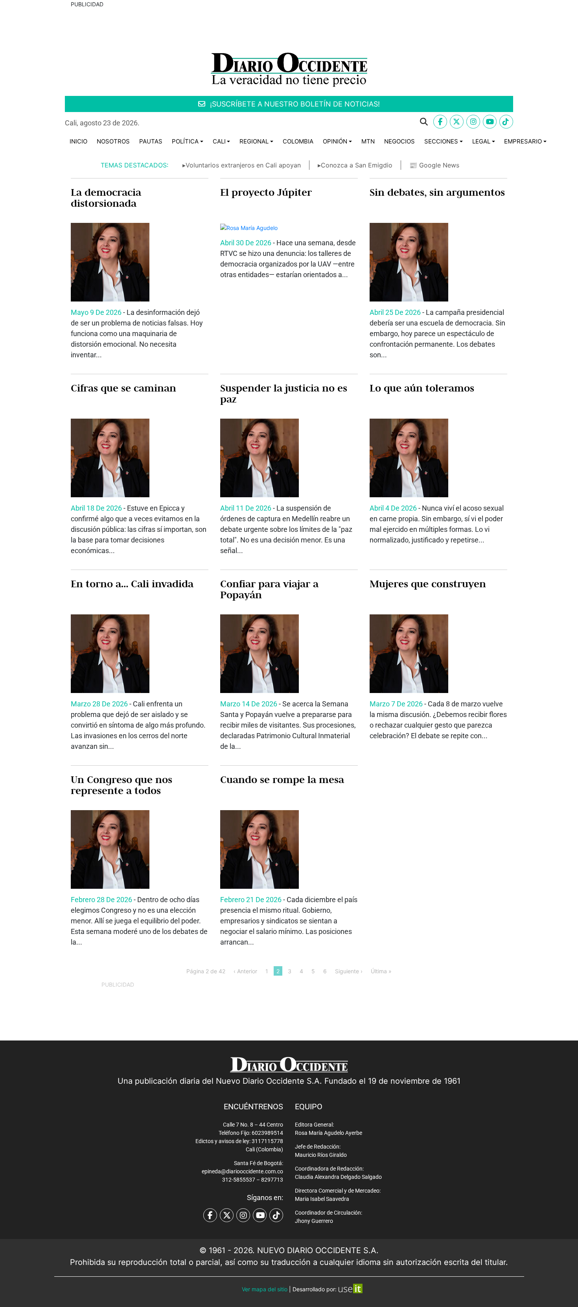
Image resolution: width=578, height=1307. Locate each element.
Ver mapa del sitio (264, 1289)
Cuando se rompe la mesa (282, 779)
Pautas (150, 141)
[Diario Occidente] (289, 69)
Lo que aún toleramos (422, 388)
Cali (219, 141)
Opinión (335, 141)
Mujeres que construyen (428, 583)
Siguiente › (349, 970)
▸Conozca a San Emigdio (355, 165)
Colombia (298, 141)
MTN (368, 141)
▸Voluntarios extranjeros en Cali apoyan (241, 165)
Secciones (441, 141)
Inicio (78, 141)
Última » (381, 970)
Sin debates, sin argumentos (437, 192)
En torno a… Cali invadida (132, 583)
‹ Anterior (245, 970)
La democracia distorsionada (106, 198)
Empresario (523, 141)
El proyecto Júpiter (266, 192)
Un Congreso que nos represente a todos (121, 785)
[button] (289, 122)
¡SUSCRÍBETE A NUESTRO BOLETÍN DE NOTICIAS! (294, 104)
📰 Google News (434, 165)
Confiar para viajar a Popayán (269, 589)
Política (185, 141)
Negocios (399, 141)
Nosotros (113, 141)
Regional (254, 141)
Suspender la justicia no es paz (283, 393)
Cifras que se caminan (123, 388)
